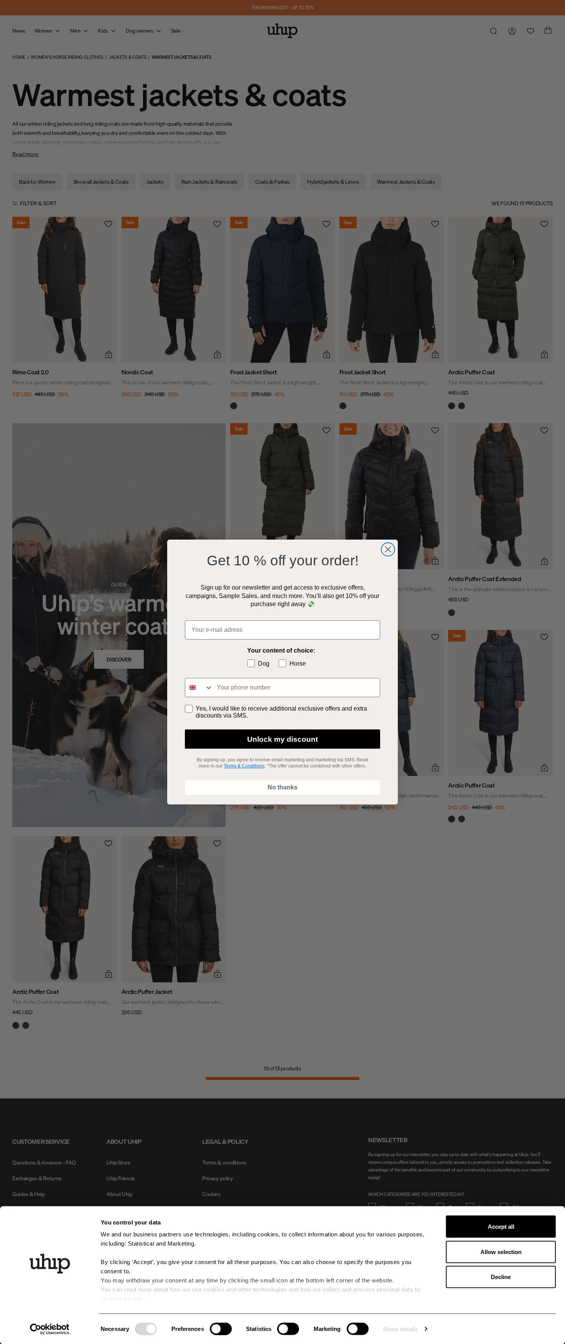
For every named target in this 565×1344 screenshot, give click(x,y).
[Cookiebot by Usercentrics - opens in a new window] (49, 1329)
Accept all (501, 1226)
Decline (501, 1277)
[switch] (221, 1328)
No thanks (282, 787)
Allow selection (501, 1251)
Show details (400, 1329)
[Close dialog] (388, 549)
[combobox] (199, 687)
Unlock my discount (282, 739)
